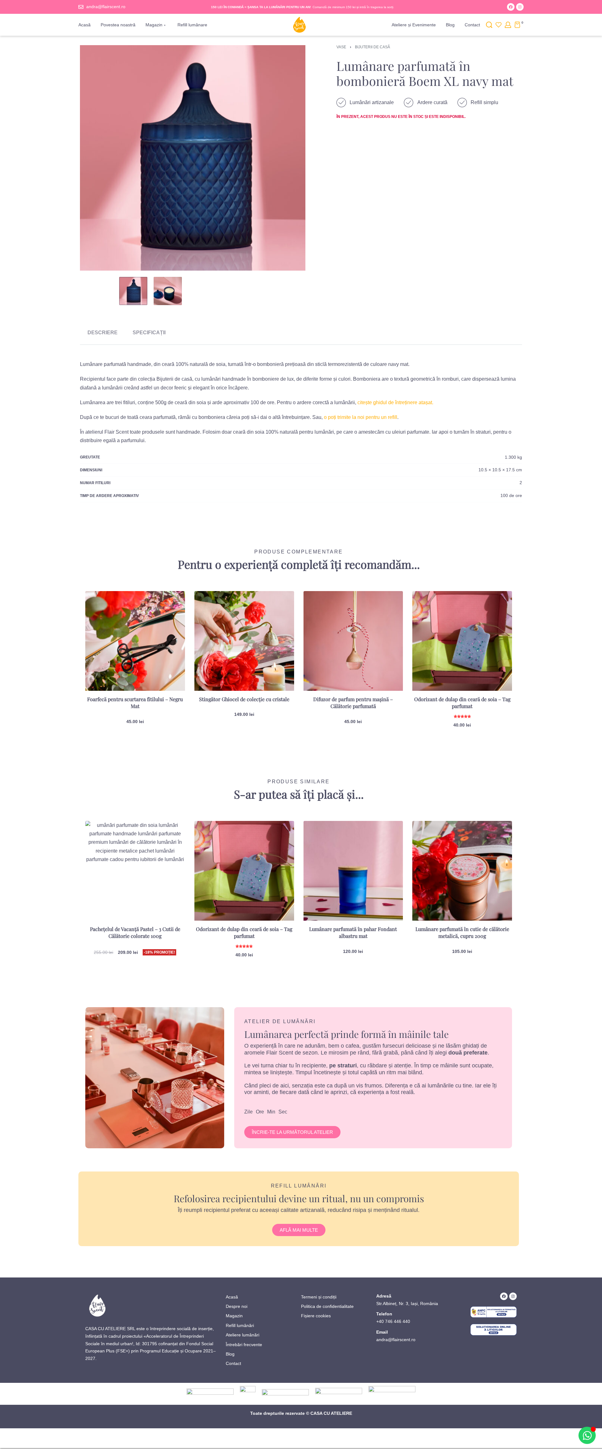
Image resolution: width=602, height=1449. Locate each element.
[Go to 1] (133, 291)
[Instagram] (520, 7)
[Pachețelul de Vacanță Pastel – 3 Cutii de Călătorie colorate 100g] (135, 871)
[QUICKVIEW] (170, 619)
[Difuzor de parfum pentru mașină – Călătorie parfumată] (353, 641)
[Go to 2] (168, 291)
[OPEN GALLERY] (192, 158)
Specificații (149, 332)
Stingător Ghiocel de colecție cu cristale (244, 699)
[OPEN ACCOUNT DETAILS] (507, 24)
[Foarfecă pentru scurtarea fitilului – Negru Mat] (135, 641)
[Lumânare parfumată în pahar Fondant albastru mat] (353, 871)
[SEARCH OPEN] (489, 24)
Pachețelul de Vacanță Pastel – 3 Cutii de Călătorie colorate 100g (135, 932)
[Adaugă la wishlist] (170, 605)
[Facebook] (511, 7)
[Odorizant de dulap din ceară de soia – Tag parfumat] (462, 641)
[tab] (102, 332)
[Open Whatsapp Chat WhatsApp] (587, 1435)
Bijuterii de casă (372, 47)
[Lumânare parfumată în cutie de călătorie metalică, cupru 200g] (462, 871)
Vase (341, 47)
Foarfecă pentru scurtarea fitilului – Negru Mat (135, 702)
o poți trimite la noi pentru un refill (360, 417)
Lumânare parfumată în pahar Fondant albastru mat (353, 932)
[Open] (498, 24)
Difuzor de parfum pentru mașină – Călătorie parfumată (353, 702)
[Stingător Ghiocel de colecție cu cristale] (244, 641)
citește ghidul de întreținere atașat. (395, 402)
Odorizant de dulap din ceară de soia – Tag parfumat (462, 702)
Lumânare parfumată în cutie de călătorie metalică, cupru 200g (462, 932)
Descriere (102, 332)
